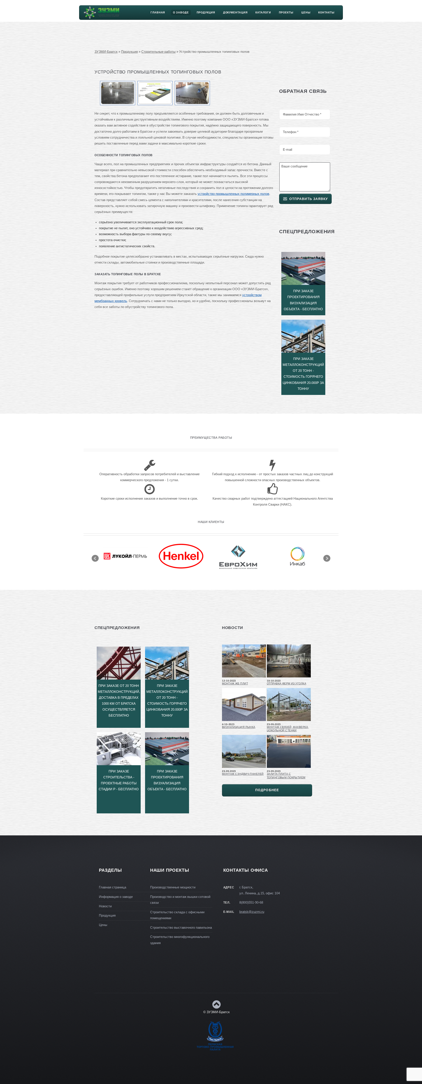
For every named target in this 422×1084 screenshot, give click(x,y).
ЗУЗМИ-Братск (106, 51)
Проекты (286, 12)
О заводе (181, 12)
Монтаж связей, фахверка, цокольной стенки (288, 729)
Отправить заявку (308, 199)
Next (326, 558)
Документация (235, 12)
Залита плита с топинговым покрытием (286, 775)
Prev (95, 558)
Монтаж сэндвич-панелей (243, 774)
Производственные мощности (172, 887)
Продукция (206, 12)
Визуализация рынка (238, 727)
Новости (105, 906)
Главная (158, 12)
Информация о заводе (116, 897)
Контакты (326, 12)
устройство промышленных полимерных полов (233, 194)
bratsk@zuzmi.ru (251, 911)
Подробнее (267, 790)
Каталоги (263, 12)
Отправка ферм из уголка (286, 683)
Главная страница (112, 887)
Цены (306, 12)
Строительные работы (158, 51)
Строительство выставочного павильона (181, 927)
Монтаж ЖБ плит (235, 683)
